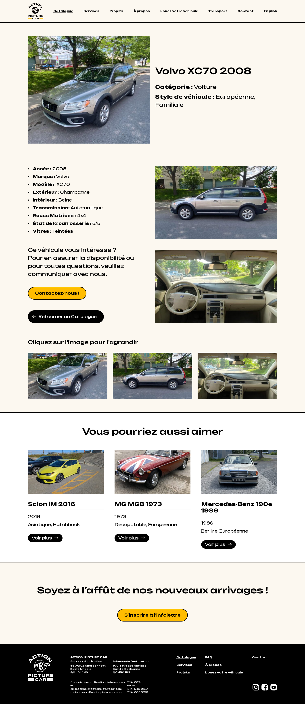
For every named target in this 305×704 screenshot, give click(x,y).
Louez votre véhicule (179, 11)
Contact (246, 11)
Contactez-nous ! (57, 293)
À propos (142, 11)
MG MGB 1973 (138, 504)
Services (91, 11)
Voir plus (42, 537)
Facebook (264, 687)
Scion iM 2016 (51, 504)
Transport (217, 11)
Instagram (256, 687)
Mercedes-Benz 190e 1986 (236, 507)
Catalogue (63, 11)
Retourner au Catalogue (67, 316)
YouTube (273, 687)
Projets (116, 11)
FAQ (208, 657)
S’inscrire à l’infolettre (152, 615)
